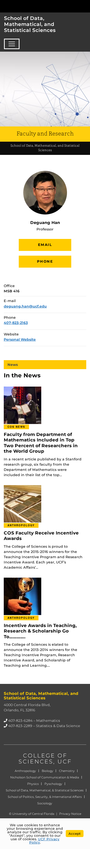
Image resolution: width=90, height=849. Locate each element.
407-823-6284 (20, 720)
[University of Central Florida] (38, 6)
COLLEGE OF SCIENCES (42, 758)
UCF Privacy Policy (44, 840)
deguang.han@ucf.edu (25, 306)
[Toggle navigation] (12, 44)
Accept (74, 834)
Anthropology (25, 771)
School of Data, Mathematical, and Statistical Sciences (30, 24)
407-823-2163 (16, 322)
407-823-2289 (20, 726)
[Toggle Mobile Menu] (85, 5)
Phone (45, 261)
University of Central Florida (33, 814)
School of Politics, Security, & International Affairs (45, 797)
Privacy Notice (70, 814)
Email (45, 244)
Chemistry (67, 771)
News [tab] (13, 364)
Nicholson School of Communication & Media (44, 777)
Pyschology (53, 784)
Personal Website (20, 339)
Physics (33, 784)
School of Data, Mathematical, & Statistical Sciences (45, 790)
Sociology (44, 803)
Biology (47, 771)
